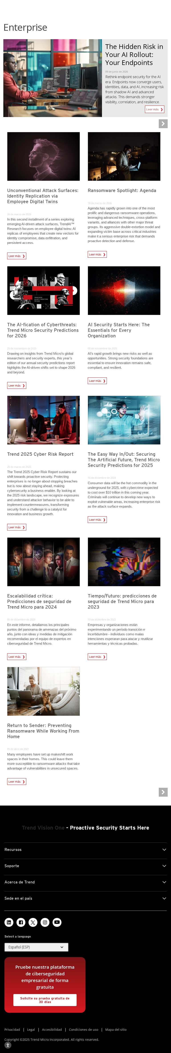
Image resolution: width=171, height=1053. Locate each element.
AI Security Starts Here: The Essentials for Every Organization (119, 330)
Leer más (153, 108)
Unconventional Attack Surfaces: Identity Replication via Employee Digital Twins (43, 196)
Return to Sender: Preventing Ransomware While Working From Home (43, 731)
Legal (31, 1029)
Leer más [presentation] (14, 256)
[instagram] (45, 922)
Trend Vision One (43, 827)
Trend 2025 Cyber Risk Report (40, 454)
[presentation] (43, 156)
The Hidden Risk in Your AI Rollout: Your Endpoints (134, 54)
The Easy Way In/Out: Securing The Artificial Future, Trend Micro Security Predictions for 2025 (124, 459)
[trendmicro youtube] (57, 922)
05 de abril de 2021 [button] (18, 749)
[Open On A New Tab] (32, 922)
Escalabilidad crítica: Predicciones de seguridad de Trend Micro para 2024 (39, 601)
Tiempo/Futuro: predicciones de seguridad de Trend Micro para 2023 (122, 601)
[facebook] (20, 922)
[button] (36, 947)
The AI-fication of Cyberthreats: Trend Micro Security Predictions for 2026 (43, 330)
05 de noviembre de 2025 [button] (102, 348)
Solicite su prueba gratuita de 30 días (41, 999)
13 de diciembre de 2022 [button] (102, 619)
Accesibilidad (52, 1029)
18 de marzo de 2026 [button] (100, 203)
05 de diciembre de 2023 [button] (21, 619)
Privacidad (12, 1029)
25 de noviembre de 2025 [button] (21, 348)
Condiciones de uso (83, 1029)
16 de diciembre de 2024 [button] (102, 477)
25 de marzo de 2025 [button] (19, 466)
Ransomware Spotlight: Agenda (122, 190)
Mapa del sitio (115, 1029)
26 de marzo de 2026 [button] (19, 214)
